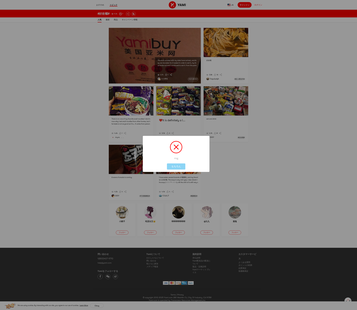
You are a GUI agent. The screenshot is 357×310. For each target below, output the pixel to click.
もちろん (176, 166)
